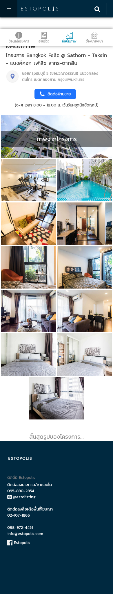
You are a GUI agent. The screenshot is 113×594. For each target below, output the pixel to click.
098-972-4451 (20, 527)
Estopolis (21, 543)
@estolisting (24, 497)
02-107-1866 (18, 515)
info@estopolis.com (25, 534)
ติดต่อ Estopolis (21, 477)
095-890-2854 (20, 491)
